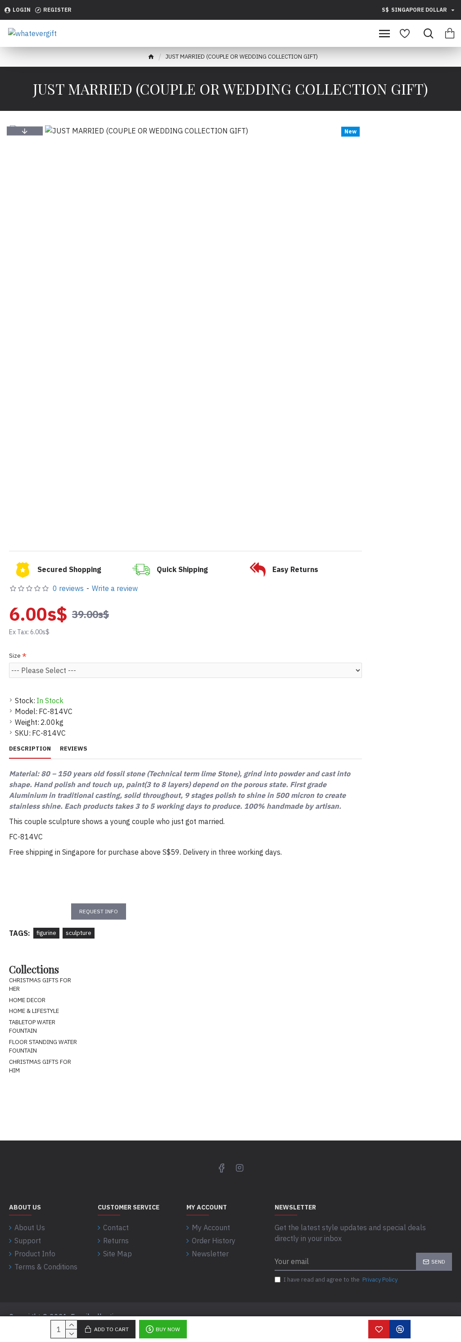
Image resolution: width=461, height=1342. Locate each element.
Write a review (115, 588)
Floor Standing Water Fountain (43, 1046)
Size (15, 656)
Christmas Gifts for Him (40, 1066)
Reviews (73, 748)
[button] (25, 130)
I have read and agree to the (341, 1279)
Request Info (98, 911)
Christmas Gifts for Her (40, 984)
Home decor (27, 1000)
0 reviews (68, 588)
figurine (46, 933)
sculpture (78, 933)
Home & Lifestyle (34, 1011)
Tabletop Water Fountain (32, 1026)
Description (30, 748)
